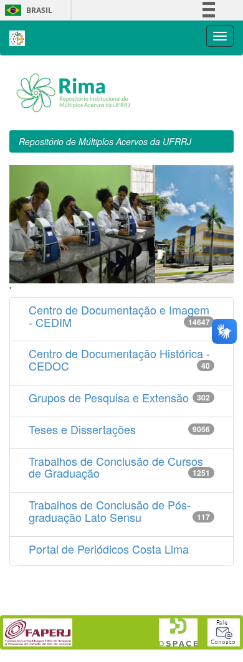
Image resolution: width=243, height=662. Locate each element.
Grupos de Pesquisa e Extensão (109, 397)
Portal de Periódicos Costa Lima (109, 549)
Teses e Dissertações (82, 429)
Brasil (26, 10)
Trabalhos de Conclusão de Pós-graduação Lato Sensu (110, 510)
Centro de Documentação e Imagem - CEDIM (119, 315)
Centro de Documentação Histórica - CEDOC (119, 359)
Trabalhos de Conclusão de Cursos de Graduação (116, 467)
